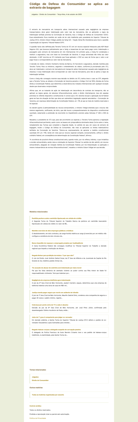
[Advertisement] (69, 21)
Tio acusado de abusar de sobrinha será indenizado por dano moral (56, 268)
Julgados (35, 377)
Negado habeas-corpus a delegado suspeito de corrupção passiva (56, 330)
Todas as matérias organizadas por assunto (48, 395)
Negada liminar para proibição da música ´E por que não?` (53, 255)
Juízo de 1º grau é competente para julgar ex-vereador (52, 317)
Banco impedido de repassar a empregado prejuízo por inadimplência (57, 243)
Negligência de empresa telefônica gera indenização (51, 280)
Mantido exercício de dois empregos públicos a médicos (52, 231)
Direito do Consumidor (40, 380)
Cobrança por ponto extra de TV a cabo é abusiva (50, 305)
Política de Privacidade (38, 418)
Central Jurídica (35, 406)
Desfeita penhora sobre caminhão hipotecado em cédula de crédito (56, 218)
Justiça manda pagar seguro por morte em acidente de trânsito (55, 292)
